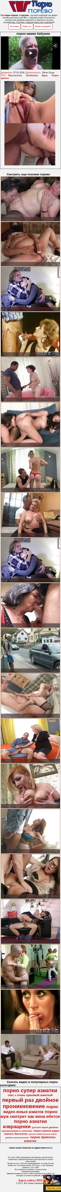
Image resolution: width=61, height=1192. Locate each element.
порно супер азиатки (30, 1090)
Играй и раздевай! (43, 26)
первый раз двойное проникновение (30, 1103)
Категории (14, 26)
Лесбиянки (32, 75)
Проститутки (15, 75)
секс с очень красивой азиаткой (30, 1095)
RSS (40, 1180)
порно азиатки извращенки (25, 1124)
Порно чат (27, 26)
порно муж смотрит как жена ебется (30, 1114)
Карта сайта (27, 1180)
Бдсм (45, 75)
